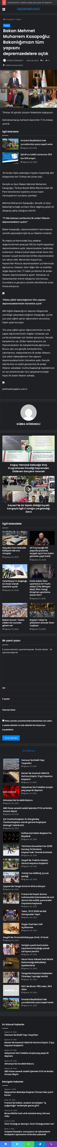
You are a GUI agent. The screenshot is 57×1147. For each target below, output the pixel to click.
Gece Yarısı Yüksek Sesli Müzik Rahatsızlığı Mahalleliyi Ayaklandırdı (37, 962)
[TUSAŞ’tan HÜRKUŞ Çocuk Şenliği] (11, 877)
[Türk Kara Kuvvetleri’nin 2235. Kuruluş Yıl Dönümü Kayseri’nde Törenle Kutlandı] (11, 850)
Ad (4, 688)
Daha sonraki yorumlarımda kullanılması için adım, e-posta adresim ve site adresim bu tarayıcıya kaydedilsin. (27, 725)
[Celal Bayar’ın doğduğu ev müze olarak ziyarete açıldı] (14, 571)
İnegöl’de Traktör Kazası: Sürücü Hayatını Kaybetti (34, 862)
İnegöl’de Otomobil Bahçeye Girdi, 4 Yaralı (25, 937)
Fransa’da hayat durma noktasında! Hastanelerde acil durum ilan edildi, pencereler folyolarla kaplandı (37, 899)
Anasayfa (9, 19)
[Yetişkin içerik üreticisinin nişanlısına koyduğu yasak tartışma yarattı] (11, 949)
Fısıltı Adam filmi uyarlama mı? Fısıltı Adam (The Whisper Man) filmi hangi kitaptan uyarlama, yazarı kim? (40, 588)
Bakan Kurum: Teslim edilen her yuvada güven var (13, 622)
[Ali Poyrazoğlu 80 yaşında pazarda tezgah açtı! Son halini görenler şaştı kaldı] (42, 538)
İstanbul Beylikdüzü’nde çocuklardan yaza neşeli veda (37, 1001)
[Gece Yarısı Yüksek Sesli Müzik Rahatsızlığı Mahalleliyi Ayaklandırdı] (11, 963)
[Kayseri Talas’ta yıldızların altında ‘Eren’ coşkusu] (42, 610)
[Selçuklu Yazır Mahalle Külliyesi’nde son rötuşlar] (14, 538)
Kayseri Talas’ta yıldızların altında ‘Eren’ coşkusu (42, 622)
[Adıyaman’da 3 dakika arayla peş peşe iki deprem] (11, 791)
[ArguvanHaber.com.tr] (28, 9)
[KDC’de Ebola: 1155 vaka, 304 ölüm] (11, 990)
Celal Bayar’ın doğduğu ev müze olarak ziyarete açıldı (14, 584)
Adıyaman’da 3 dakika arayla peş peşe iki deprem (29, 2)
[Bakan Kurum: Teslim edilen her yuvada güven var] (14, 610)
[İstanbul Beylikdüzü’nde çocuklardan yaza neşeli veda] (10, 144)
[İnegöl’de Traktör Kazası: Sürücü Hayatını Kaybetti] (11, 864)
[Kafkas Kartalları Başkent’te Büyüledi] (11, 837)
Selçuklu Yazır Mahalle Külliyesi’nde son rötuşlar (14, 550)
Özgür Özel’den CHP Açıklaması (32, 926)
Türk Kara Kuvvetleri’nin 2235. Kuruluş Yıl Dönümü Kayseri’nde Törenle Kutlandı (37, 849)
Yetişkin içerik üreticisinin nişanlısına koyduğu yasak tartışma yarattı (35, 948)
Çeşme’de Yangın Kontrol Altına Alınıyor (24, 886)
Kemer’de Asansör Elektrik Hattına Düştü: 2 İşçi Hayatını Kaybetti (36, 776)
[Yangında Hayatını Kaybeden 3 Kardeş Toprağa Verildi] (11, 977)
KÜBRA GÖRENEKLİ (15, 60)
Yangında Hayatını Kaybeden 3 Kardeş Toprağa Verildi (36, 975)
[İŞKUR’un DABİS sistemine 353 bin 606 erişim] (10, 158)
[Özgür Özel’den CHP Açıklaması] (11, 928)
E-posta (6, 699)
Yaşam (18, 19)
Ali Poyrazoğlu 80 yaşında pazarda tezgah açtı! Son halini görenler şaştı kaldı (42, 552)
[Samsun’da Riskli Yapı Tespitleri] (11, 764)
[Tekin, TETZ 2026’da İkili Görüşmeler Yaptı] (11, 915)
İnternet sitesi (8, 710)
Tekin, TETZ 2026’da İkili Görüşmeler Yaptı (33, 913)
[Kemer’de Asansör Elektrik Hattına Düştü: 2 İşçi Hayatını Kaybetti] (11, 777)
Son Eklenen (28, 750)
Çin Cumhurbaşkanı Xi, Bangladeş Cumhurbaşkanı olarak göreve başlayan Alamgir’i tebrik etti (24, 822)
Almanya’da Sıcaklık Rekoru (18, 800)
